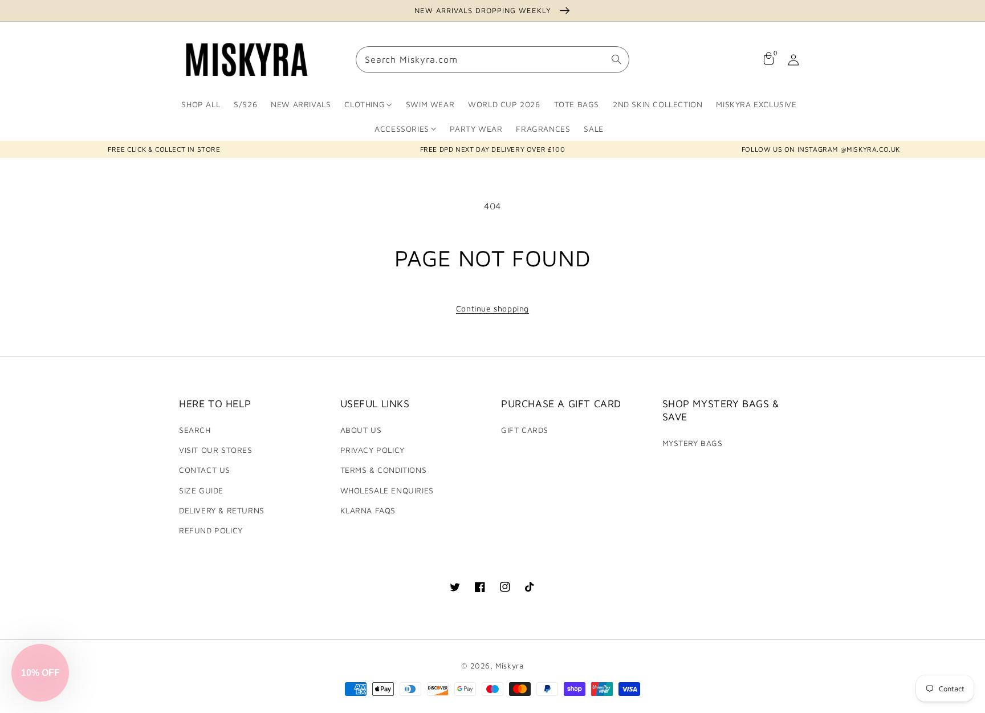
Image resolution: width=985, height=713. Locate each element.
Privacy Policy (372, 450)
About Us (361, 430)
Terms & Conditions (383, 470)
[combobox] (492, 60)
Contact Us (204, 470)
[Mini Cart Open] (768, 60)
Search (195, 430)
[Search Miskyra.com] (616, 59)
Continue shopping (492, 308)
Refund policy (211, 530)
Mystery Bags (692, 443)
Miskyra (509, 665)
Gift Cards (524, 430)
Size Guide (201, 490)
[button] (40, 673)
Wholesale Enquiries (387, 490)
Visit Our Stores (216, 450)
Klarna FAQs (368, 510)
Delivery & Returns (221, 510)
